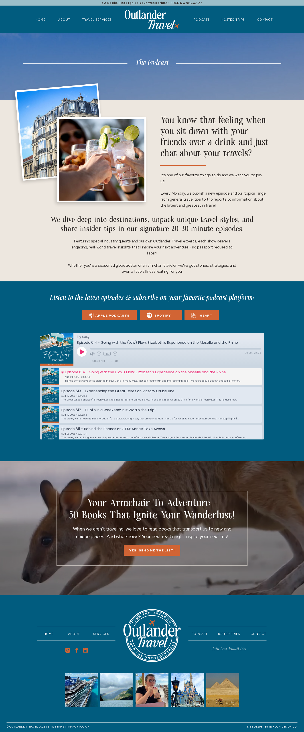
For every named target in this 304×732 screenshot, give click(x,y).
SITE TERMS (56, 726)
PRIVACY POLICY (78, 726)
